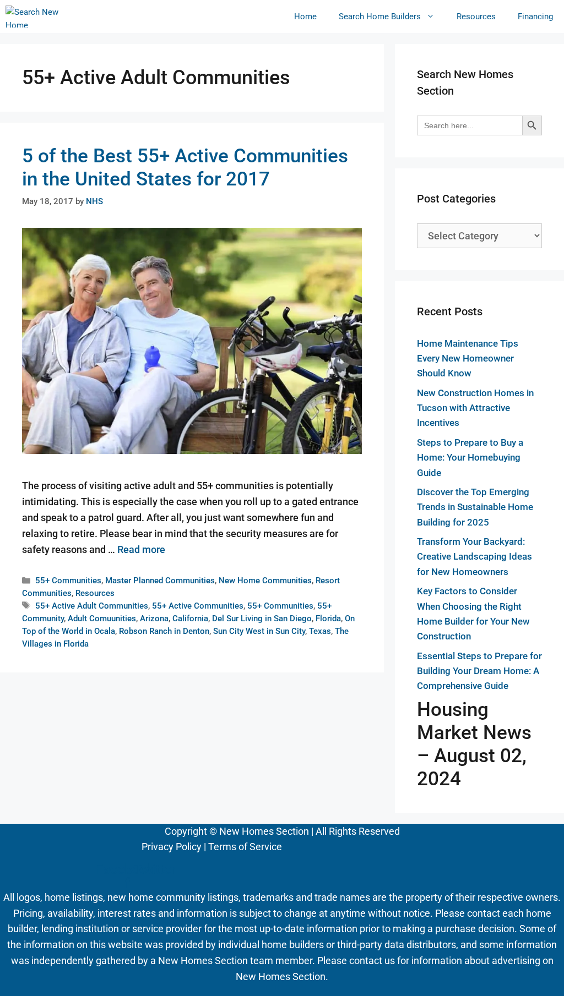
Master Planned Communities (160, 580)
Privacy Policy (172, 846)
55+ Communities (68, 580)
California (190, 618)
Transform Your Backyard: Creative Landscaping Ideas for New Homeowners (474, 556)
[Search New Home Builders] (32, 16)
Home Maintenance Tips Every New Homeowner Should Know (467, 358)
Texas (320, 631)
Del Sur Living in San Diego (262, 618)
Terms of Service (245, 846)
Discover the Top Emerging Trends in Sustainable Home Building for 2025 (475, 506)
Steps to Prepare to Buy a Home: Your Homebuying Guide (470, 457)
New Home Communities (265, 580)
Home (305, 16)
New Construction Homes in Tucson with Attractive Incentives (475, 407)
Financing (535, 16)
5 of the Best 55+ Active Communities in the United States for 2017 (185, 167)
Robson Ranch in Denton (164, 631)
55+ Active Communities (197, 606)
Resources (476, 16)
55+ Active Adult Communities (91, 606)
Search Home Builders (380, 16)
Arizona (154, 618)
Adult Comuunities (102, 618)
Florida (328, 618)
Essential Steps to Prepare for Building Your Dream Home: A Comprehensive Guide (479, 670)
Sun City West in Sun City (259, 631)
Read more (141, 549)
